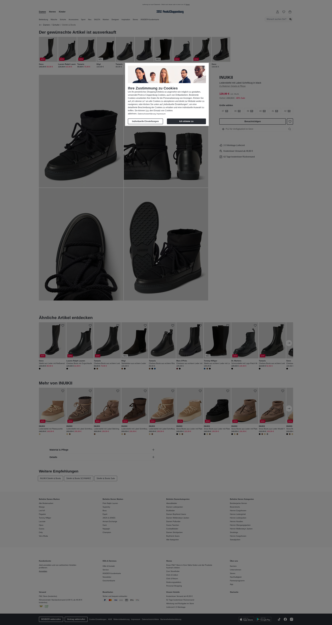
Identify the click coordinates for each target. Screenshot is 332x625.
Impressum (161, 114)
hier (147, 110)
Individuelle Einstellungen (145, 121)
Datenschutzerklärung (147, 114)
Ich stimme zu (186, 121)
